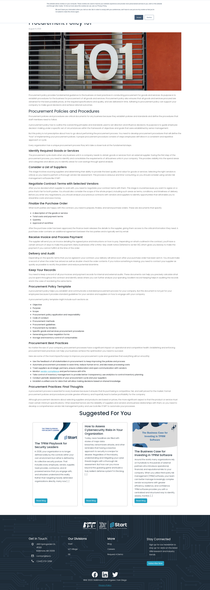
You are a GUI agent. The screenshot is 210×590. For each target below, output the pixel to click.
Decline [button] (149, 17)
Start (70, 544)
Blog (109, 544)
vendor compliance (49, 371)
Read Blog (41, 500)
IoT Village (73, 549)
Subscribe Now (155, 563)
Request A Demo (115, 554)
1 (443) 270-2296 (44, 561)
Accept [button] (139, 17)
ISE (69, 554)
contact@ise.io (43, 556)
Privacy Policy (105, 585)
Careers (111, 549)
